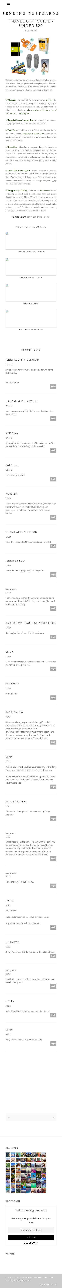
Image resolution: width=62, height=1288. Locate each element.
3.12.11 (8, 806)
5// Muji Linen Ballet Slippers (18, 170)
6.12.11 (8, 946)
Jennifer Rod (15, 560)
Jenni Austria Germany (23, 359)
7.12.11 (8, 1006)
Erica (9, 651)
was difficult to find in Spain (33, 133)
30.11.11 (9, 364)
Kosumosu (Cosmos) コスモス (31, 252)
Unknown (13, 941)
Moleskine (50, 100)
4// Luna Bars (11, 147)
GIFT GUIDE (31, 217)
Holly (10, 1000)
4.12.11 (8, 905)
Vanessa (11, 493)
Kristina (12, 433)
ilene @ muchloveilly (22, 401)
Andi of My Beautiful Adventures (31, 622)
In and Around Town (21, 531)
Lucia (10, 900)
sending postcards (31, 13)
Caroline (12, 464)
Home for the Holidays (31, 329)
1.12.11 (8, 498)
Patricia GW (14, 712)
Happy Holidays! (31, 304)
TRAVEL (40, 217)
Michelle (12, 683)
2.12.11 (8, 717)
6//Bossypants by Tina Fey (17, 190)
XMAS (46, 217)
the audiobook (45, 190)
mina (9, 756)
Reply (53, 386)
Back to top (47, 1284)
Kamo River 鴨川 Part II (31, 278)
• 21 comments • (31, 31)
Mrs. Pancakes (16, 801)
